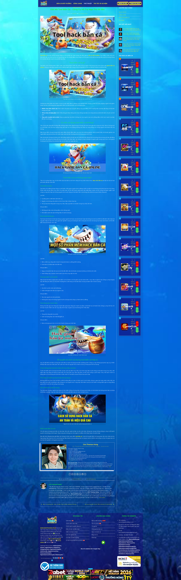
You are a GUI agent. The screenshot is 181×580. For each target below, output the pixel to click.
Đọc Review (137, 70)
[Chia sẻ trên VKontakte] (80, 474)
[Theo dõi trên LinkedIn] (60, 558)
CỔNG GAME (122, 15)
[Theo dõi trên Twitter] (57, 558)
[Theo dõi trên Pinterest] (59, 558)
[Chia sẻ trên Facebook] (70, 474)
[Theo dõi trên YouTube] (62, 558)
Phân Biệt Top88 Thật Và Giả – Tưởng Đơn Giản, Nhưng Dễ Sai (132, 29)
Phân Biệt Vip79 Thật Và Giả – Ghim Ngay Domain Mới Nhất (131, 34)
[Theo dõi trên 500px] (52, 560)
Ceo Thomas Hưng (83, 13)
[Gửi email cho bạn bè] (75, 474)
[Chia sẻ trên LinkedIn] (82, 474)
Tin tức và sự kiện (100, 3)
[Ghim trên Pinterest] (77, 474)
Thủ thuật (88, 3)
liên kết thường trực (91, 479)
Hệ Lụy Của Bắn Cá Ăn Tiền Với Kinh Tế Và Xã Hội (98, 504)
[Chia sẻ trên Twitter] (72, 474)
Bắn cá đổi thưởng (64, 3)
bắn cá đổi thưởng (93, 55)
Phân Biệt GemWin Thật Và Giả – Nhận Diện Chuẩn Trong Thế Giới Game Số (132, 45)
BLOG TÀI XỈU (122, 12)
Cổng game (77, 3)
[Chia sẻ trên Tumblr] (85, 474)
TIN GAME (122, 20)
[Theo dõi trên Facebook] (53, 558)
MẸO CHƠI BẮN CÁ (77, 7)
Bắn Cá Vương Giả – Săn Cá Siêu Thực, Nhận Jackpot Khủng (59, 504)
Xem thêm (102, 497)
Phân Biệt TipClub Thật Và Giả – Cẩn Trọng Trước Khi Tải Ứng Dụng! (132, 39)
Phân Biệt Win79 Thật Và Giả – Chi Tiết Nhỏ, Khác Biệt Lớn (131, 50)
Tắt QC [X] (90, 568)
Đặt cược (137, 64)
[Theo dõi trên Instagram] (55, 558)
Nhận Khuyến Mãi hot (133, 65)
